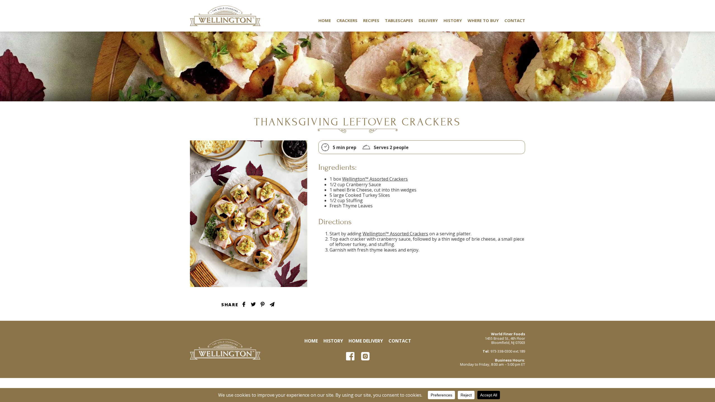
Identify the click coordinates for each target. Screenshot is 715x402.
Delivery (428, 20)
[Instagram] (365, 356)
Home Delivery (366, 341)
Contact (514, 20)
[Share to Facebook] (243, 304)
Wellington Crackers (225, 16)
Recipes (371, 20)
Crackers (347, 20)
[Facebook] (350, 356)
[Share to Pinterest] (262, 304)
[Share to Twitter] (253, 304)
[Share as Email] (272, 304)
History (453, 20)
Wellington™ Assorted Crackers (375, 179)
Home (324, 20)
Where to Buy (483, 20)
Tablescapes (399, 20)
